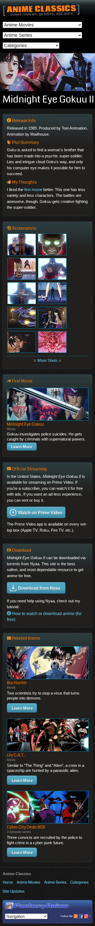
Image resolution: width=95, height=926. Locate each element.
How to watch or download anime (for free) (44, 616)
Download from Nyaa (39, 588)
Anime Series (55, 882)
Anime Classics (41, 9)
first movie (33, 189)
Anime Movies (28, 882)
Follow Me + (76, 916)
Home (8, 882)
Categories (79, 882)
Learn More (21, 446)
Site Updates (14, 891)
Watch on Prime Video (40, 512)
